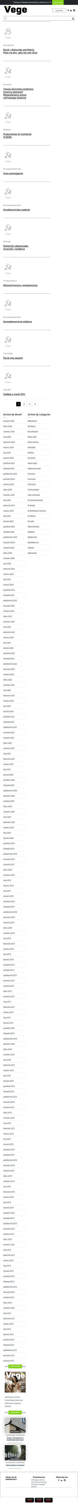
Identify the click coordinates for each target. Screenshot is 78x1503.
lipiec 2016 (7, 1049)
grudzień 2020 (9, 780)
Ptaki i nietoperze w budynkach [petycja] (15, 1439)
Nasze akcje (32, 463)
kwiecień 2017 (9, 1007)
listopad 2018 (8, 906)
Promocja (31, 479)
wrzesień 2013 (9, 1228)
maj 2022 (7, 690)
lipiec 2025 (7, 489)
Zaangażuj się (33, 542)
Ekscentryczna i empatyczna (20, 285)
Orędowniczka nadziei (16, 209)
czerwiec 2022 (9, 685)
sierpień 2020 (8, 801)
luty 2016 (7, 1075)
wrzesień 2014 (9, 1165)
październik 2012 (10, 1286)
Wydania (7, 129)
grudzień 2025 (9, 463)
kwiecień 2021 (9, 758)
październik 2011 (10, 1350)
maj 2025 (7, 500)
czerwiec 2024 (9, 558)
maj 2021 (7, 753)
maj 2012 (7, 1313)
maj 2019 (7, 880)
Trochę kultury (10, 281)
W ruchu (31, 521)
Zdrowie (7, 241)
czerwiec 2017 (9, 996)
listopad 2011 (8, 1345)
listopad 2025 (8, 468)
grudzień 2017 (9, 964)
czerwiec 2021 (9, 748)
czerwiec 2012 (9, 1308)
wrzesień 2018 (9, 917)
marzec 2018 (8, 949)
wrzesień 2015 (9, 1102)
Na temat (31, 458)
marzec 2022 (8, 700)
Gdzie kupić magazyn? (13, 1403)
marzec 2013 (8, 1260)
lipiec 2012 (7, 1302)
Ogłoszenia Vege (34, 468)
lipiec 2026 (7, 426)
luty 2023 (7, 642)
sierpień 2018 (8, 922)
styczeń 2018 (8, 959)
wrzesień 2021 (9, 732)
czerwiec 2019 (9, 875)
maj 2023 (7, 627)
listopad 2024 (8, 531)
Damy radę (32, 436)
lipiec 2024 (7, 553)
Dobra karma (33, 442)
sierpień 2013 (8, 1234)
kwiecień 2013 (9, 1255)
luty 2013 (7, 1265)
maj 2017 (7, 1001)
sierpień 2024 (8, 547)
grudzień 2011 (9, 1339)
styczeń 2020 (8, 838)
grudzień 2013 (9, 1213)
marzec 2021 (8, 764)
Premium (7, 84)
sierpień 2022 (8, 674)
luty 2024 (7, 579)
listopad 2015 (8, 1091)
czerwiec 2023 (9, 621)
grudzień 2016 (9, 1028)
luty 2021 (7, 769)
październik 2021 (10, 727)
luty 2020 (7, 832)
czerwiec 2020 (9, 811)
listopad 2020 (8, 785)
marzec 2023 (8, 637)
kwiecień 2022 (9, 695)
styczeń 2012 (8, 1334)
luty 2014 (7, 1202)
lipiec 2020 (7, 806)
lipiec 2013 (7, 1239)
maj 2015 (7, 1123)
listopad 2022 (8, 658)
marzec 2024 (8, 574)
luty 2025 (7, 516)
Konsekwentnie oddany (17, 321)
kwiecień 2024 (9, 568)
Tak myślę (7, 353)
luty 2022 (7, 706)
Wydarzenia (32, 537)
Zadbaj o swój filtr (14, 394)
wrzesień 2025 (9, 479)
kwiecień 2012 (9, 1318)
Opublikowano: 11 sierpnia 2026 (15, 1462)
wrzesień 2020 (9, 795)
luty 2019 (7, 890)
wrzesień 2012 (9, 1292)
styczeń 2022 (8, 711)
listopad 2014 (8, 1154)
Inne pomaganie (13, 173)
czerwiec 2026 (9, 431)
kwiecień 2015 (9, 1128)
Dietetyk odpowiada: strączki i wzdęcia (15, 247)
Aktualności (8, 45)
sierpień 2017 (8, 986)
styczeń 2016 (8, 1081)
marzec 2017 (8, 1012)
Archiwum (32, 426)
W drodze (31, 505)
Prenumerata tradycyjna (14, 1400)
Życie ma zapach (13, 358)
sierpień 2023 (8, 611)
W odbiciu (32, 516)
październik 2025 (10, 473)
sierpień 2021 (8, 737)
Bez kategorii (33, 431)
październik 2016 (10, 1038)
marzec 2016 (8, 1070)
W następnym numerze (37, 510)
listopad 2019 (8, 848)
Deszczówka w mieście (15, 1465)
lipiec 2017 (7, 991)
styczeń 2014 (8, 1207)
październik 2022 (10, 663)
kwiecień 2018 (9, 943)
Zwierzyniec (32, 553)
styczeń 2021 (8, 774)
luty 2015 (7, 1139)
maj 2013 (7, 1249)
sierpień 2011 (8, 1360)
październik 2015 (10, 1096)
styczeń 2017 (8, 1022)
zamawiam (58, 2)
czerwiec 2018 (9, 933)
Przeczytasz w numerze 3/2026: (17, 135)
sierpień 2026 (8, 421)
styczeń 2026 (8, 458)
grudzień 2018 (9, 901)
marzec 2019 (8, 885)
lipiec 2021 (7, 743)
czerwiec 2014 (9, 1181)
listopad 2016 (8, 1033)
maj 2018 (7, 938)
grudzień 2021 (9, 716)
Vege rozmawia (34, 495)
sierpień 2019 (8, 864)
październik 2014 (10, 1160)
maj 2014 (7, 1186)
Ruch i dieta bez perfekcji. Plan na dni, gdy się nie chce (20, 51)
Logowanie (59, 10)
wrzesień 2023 (9, 605)
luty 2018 (7, 954)
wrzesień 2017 (9, 980)
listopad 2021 (8, 722)
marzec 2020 (8, 827)
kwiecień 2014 (9, 1191)
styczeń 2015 (8, 1144)
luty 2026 (7, 452)
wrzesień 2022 (9, 669)
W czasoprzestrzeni (12, 169)
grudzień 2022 (9, 653)
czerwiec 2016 (9, 1054)
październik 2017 (10, 975)
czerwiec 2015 (9, 1117)
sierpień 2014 (8, 1170)
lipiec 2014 (7, 1176)
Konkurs (31, 452)
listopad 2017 (8, 970)
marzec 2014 (8, 1197)
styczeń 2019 (8, 896)
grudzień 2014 (9, 1149)
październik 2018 (10, 912)
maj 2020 (7, 817)
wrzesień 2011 (9, 1355)
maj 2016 (7, 1059)
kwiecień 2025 (9, 505)
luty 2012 (7, 1329)
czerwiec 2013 (9, 1244)
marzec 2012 (8, 1323)
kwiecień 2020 (9, 822)
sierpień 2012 (8, 1297)
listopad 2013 (8, 1218)
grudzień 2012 (9, 1276)
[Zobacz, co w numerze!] (15, 1382)
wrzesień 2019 (9, 859)
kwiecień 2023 (9, 632)
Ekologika (31, 447)
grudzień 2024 (9, 526)
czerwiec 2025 (9, 495)
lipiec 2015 (7, 1112)
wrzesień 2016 (9, 1044)
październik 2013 (10, 1223)
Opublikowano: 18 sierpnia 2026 (15, 1435)
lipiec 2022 (7, 679)
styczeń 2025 (8, 521)
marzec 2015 (8, 1133)
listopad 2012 (8, 1281)
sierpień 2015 (8, 1107)
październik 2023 (10, 600)
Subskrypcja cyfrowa (12, 1397)
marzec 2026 (8, 447)
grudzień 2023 (9, 590)
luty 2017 (7, 1017)
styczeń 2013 (8, 1271)
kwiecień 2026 (9, 442)
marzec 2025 (8, 510)
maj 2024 (7, 563)
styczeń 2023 (8, 648)
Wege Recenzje (33, 526)
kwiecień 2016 (9, 1065)
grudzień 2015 (9, 1086)
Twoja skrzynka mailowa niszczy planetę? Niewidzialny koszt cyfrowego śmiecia (18, 93)
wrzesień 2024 (9, 542)
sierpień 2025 (8, 484)
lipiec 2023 (7, 616)
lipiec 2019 (7, 869)
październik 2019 (10, 854)
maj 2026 (7, 436)
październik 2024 (10, 537)
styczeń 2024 (8, 584)
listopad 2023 (8, 595)
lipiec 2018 (7, 927)
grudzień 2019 (9, 843)
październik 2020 (10, 790)
